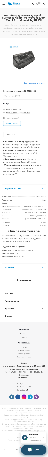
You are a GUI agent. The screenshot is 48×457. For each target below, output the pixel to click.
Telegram (30, 396)
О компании (24, 334)
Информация (24, 342)
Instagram (24, 396)
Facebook (17, 396)
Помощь (24, 347)
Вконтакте (11, 396)
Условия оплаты (24, 350)
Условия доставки (24, 354)
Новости (24, 337)
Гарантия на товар (24, 357)
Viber (36, 396)
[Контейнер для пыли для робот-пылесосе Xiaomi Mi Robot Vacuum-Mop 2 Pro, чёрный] (24, 60)
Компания (24, 329)
